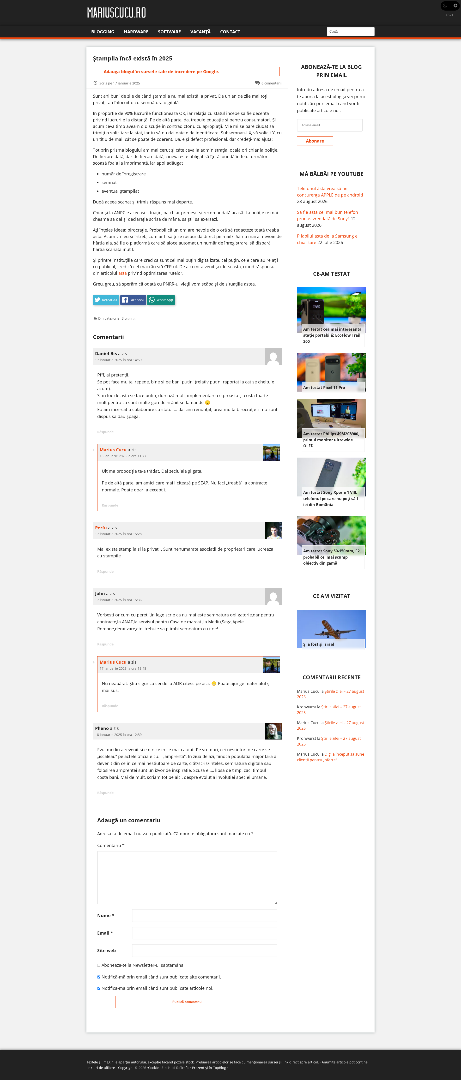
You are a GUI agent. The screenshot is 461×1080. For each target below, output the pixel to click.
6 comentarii (271, 83)
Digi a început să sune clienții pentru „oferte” (330, 757)
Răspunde (105, 432)
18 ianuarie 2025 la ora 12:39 (118, 734)
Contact (230, 32)
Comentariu (111, 845)
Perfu (101, 528)
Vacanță (200, 32)
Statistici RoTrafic (175, 1067)
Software (169, 32)
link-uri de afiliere (100, 1067)
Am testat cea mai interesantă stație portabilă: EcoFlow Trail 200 (332, 335)
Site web (106, 950)
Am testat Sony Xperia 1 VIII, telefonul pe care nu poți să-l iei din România (330, 498)
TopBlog (219, 1067)
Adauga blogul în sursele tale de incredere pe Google (161, 71)
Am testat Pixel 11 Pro (324, 387)
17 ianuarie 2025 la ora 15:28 (118, 533)
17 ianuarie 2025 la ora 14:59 (118, 360)
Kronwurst (306, 707)
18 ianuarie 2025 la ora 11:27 (123, 456)
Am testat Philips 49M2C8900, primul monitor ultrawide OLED (331, 440)
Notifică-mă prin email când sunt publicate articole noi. (157, 988)
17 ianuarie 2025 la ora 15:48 (123, 668)
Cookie (153, 1067)
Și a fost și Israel (318, 644)
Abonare (315, 141)
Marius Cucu (113, 450)
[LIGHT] (450, 6)
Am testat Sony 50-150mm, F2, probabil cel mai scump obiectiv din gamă (332, 557)
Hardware (136, 32)
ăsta (122, 273)
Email (105, 933)
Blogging (102, 32)
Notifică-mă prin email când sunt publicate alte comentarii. (161, 977)
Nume (105, 915)
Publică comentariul (187, 1002)
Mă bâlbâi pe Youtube (331, 173)
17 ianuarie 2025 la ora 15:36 (118, 599)
